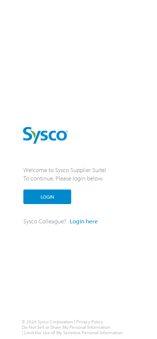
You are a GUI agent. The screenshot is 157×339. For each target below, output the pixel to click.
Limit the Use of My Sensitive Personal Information (73, 332)
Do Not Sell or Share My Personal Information (66, 327)
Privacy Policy (89, 321)
